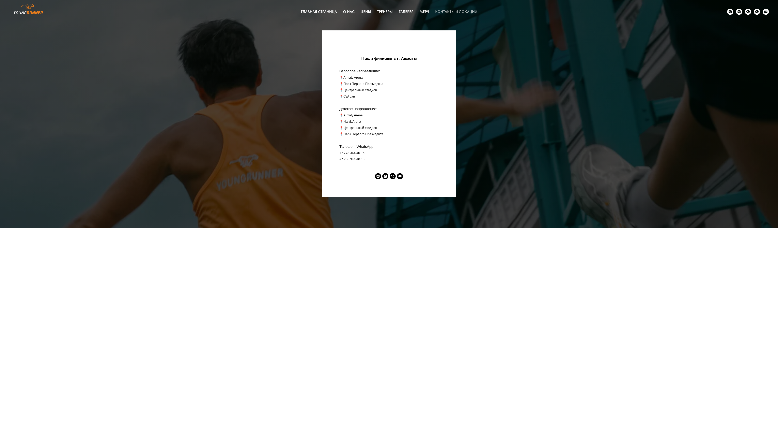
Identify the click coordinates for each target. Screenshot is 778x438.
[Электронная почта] (766, 12)
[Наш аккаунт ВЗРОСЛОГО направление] (730, 12)
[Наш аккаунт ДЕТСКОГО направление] (739, 12)
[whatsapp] (748, 12)
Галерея (406, 12)
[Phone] (393, 176)
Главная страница (319, 12)
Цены (366, 12)
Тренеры (385, 12)
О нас (349, 12)
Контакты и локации (456, 12)
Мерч (424, 12)
